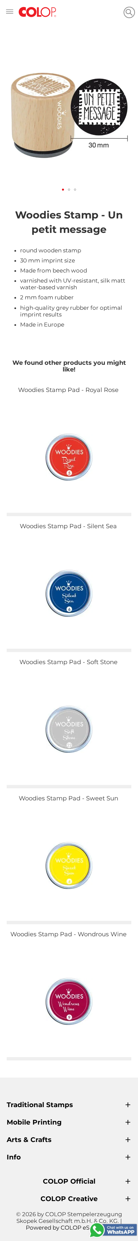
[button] (63, 190)
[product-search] (129, 12)
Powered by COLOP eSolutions (69, 1227)
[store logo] (37, 12)
